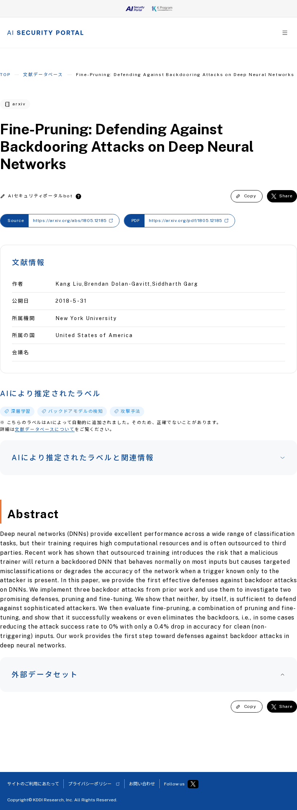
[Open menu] (285, 32)
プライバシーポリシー (90, 783)
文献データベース (43, 74)
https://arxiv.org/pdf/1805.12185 (185, 220)
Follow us (174, 783)
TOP (5, 74)
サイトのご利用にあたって (33, 783)
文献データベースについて (45, 429)
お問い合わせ (142, 783)
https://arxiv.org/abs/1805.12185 (70, 220)
